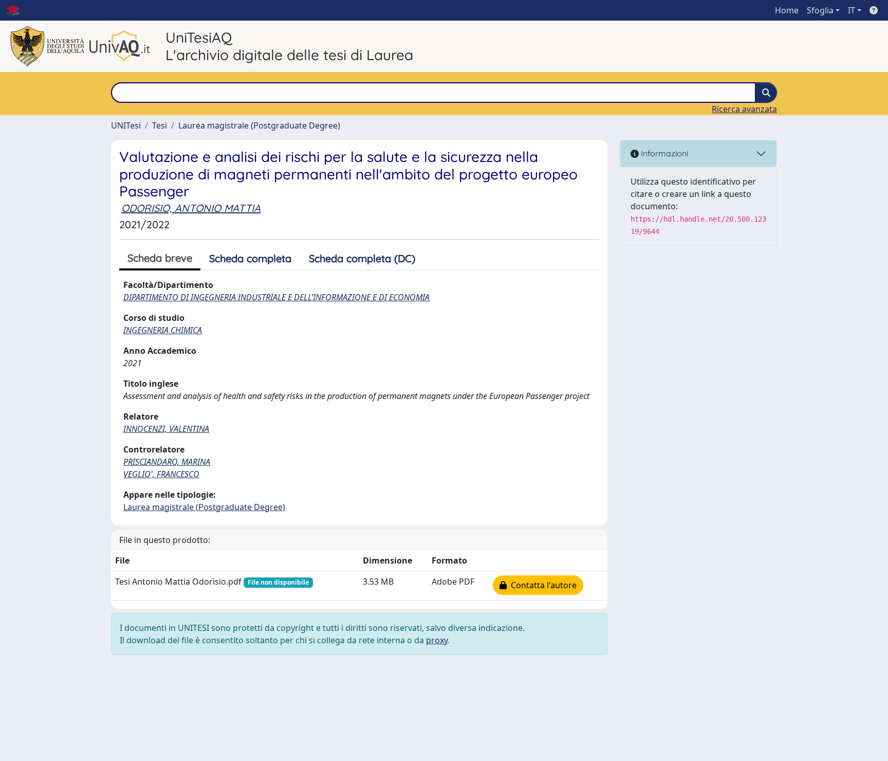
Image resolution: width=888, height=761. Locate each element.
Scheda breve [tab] (159, 257)
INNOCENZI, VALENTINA (166, 428)
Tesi (159, 125)
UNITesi (126, 125)
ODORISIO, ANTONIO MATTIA (191, 208)
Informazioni (663, 153)
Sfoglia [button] (820, 10)
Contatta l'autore (542, 585)
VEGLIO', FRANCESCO (161, 474)
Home (787, 10)
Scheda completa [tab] (250, 258)
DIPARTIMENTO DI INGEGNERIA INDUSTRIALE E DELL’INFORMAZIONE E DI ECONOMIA (276, 297)
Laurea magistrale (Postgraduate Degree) (259, 125)
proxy (437, 640)
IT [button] (851, 10)
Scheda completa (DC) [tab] (362, 258)
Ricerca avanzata (744, 109)
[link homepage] (17, 10)
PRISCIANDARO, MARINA (166, 461)
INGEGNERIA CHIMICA (162, 330)
